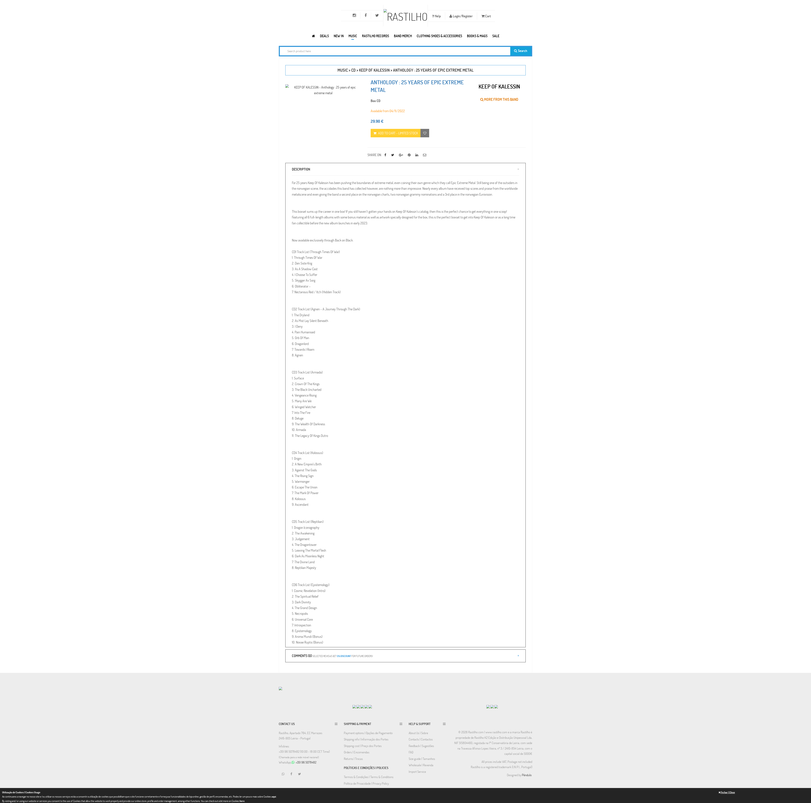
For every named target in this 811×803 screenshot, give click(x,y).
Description (301, 169)
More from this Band (500, 99)
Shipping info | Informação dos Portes (366, 739)
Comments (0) (332, 655)
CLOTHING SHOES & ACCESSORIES (439, 36)
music (342, 70)
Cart (487, 16)
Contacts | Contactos (421, 739)
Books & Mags (477, 36)
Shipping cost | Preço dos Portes (363, 746)
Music (352, 36)
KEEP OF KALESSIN (374, 70)
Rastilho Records (375, 36)
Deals (324, 36)
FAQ (411, 752)
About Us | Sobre (418, 733)
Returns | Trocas (353, 759)
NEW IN (339, 36)
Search (522, 50)
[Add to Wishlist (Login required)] (424, 133)
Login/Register (462, 16)
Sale (495, 36)
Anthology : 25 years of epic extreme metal (433, 70)
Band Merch (403, 36)
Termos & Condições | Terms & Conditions (368, 777)
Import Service (417, 771)
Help (437, 16)
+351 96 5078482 (306, 762)
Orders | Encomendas (356, 752)
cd (353, 70)
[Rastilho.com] (313, 36)
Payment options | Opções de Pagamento (368, 733)
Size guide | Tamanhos (422, 759)
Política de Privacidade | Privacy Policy (366, 783)
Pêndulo (527, 775)
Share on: (374, 155)
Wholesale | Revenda (421, 765)
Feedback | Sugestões (421, 746)
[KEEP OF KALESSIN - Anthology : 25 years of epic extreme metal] (323, 90)
